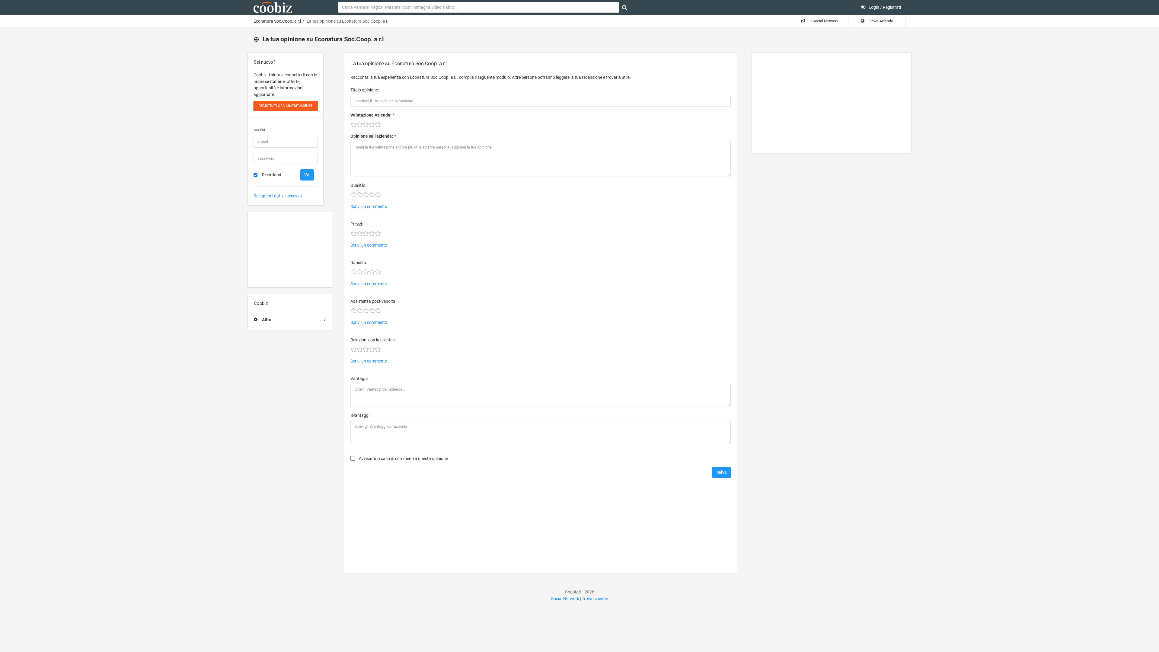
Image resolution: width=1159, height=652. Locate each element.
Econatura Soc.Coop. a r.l (277, 21)
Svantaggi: (360, 415)
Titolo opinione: (364, 90)
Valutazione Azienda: (370, 115)
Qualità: (357, 185)
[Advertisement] (290, 249)
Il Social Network (823, 21)
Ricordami (271, 174)
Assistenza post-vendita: (373, 301)
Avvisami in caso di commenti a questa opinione (403, 458)
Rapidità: (358, 262)
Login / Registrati (884, 7)
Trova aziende (595, 598)
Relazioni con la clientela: (373, 339)
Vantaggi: (359, 378)
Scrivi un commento (368, 206)
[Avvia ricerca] (624, 7)
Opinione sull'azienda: (371, 136)
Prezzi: (356, 224)
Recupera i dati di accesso (278, 195)
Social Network (565, 598)
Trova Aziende (880, 21)
